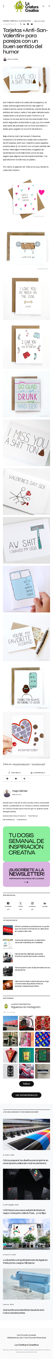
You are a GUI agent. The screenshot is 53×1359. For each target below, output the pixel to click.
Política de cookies (26, 1335)
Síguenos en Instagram (25, 1007)
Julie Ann (35, 122)
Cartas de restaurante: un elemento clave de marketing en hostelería (30, 941)
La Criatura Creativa (27, 1344)
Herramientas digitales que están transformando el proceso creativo (30, 955)
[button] (4, 6)
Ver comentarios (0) (26, 1095)
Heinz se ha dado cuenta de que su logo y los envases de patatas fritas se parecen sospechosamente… (32, 983)
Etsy (38, 166)
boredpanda (38, 764)
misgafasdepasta (21, 764)
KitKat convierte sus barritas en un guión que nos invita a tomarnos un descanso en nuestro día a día (32, 928)
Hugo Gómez (13, 59)
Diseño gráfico (10, 21)
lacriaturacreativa (21, 1004)
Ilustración (25, 21)
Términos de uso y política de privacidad (26, 1338)
